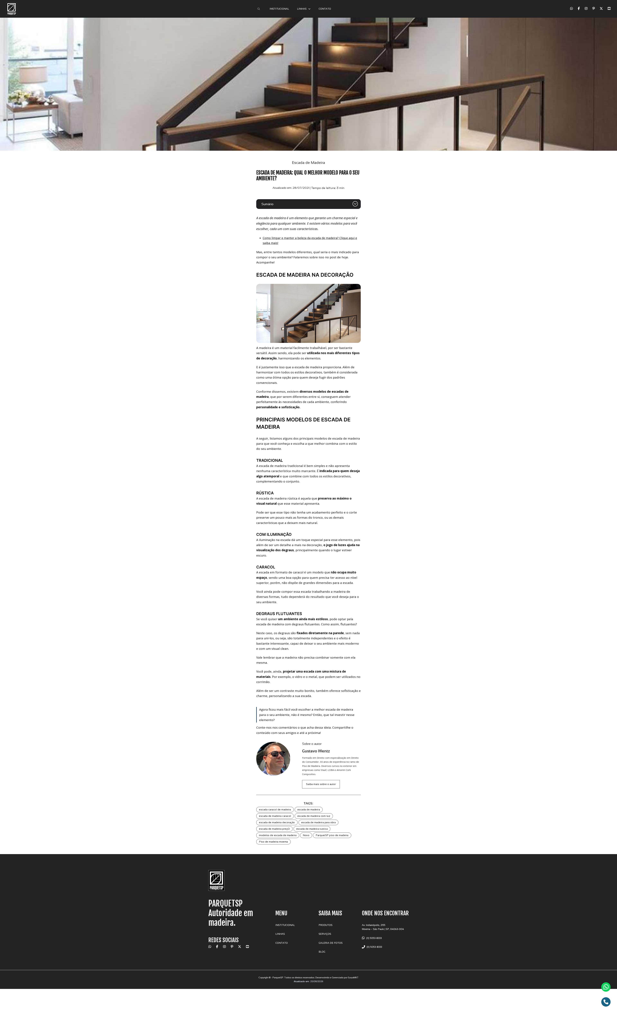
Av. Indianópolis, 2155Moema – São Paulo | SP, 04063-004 (383, 927)
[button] (308, 204)
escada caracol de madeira (275, 809)
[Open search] (259, 9)
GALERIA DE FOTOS (331, 943)
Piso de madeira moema (273, 841)
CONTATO (325, 8)
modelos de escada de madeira (277, 835)
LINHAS (302, 8)
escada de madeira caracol (275, 816)
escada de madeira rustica (312, 828)
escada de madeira (308, 809)
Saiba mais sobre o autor (321, 784)
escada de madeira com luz (313, 816)
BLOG (322, 951)
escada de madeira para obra (318, 822)
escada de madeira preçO (274, 828)
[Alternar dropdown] (309, 9)
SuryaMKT (353, 977)
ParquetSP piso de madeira (332, 835)
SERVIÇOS (325, 934)
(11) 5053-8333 (374, 938)
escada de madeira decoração (277, 822)
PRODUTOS (325, 925)
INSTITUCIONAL (279, 8)
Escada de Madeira (308, 162)
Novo (306, 835)
